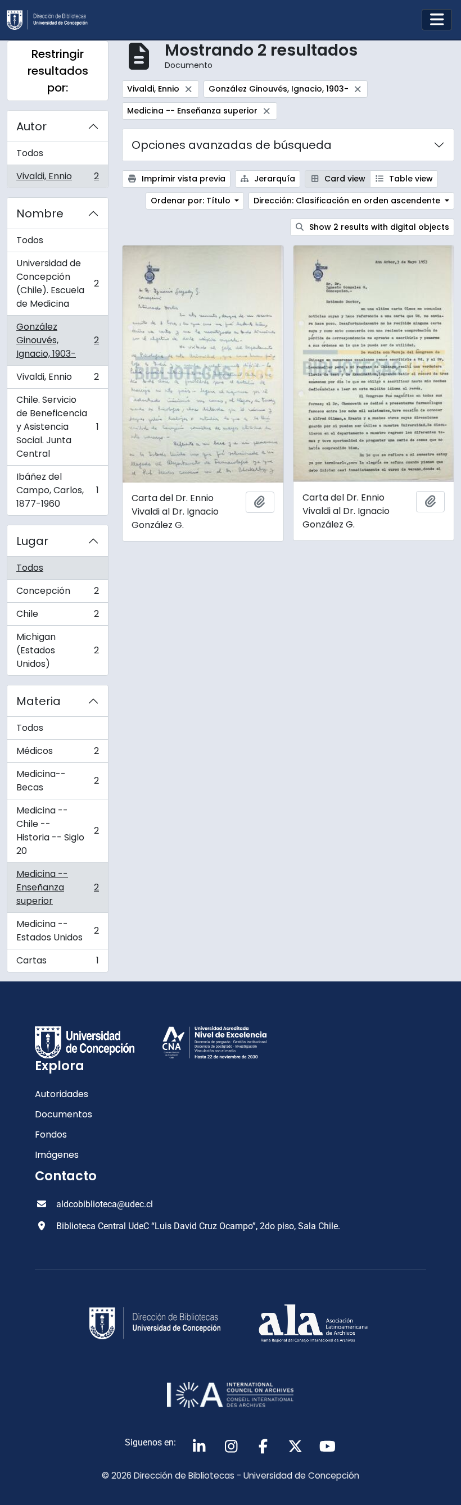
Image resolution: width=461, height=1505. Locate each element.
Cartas (57, 963)
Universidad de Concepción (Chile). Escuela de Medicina (57, 283)
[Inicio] (52, 20)
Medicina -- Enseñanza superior (57, 887)
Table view (410, 178)
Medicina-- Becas (57, 780)
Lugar (32, 541)
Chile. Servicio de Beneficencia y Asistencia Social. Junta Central (57, 426)
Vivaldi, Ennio (57, 179)
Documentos (63, 1114)
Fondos (51, 1134)
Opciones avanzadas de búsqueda (232, 145)
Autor (31, 126)
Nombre (40, 213)
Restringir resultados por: (58, 71)
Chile (57, 616)
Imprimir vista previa (182, 178)
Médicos (57, 753)
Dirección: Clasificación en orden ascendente (348, 200)
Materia (38, 701)
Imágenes (57, 1154)
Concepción (57, 593)
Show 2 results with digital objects (378, 227)
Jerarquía (273, 178)
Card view (343, 178)
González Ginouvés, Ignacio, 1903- (57, 340)
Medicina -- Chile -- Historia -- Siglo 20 (57, 830)
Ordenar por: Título (192, 200)
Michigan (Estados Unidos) (57, 650)
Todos (29, 153)
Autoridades (61, 1094)
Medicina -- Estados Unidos (57, 930)
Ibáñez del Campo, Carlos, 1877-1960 (57, 490)
